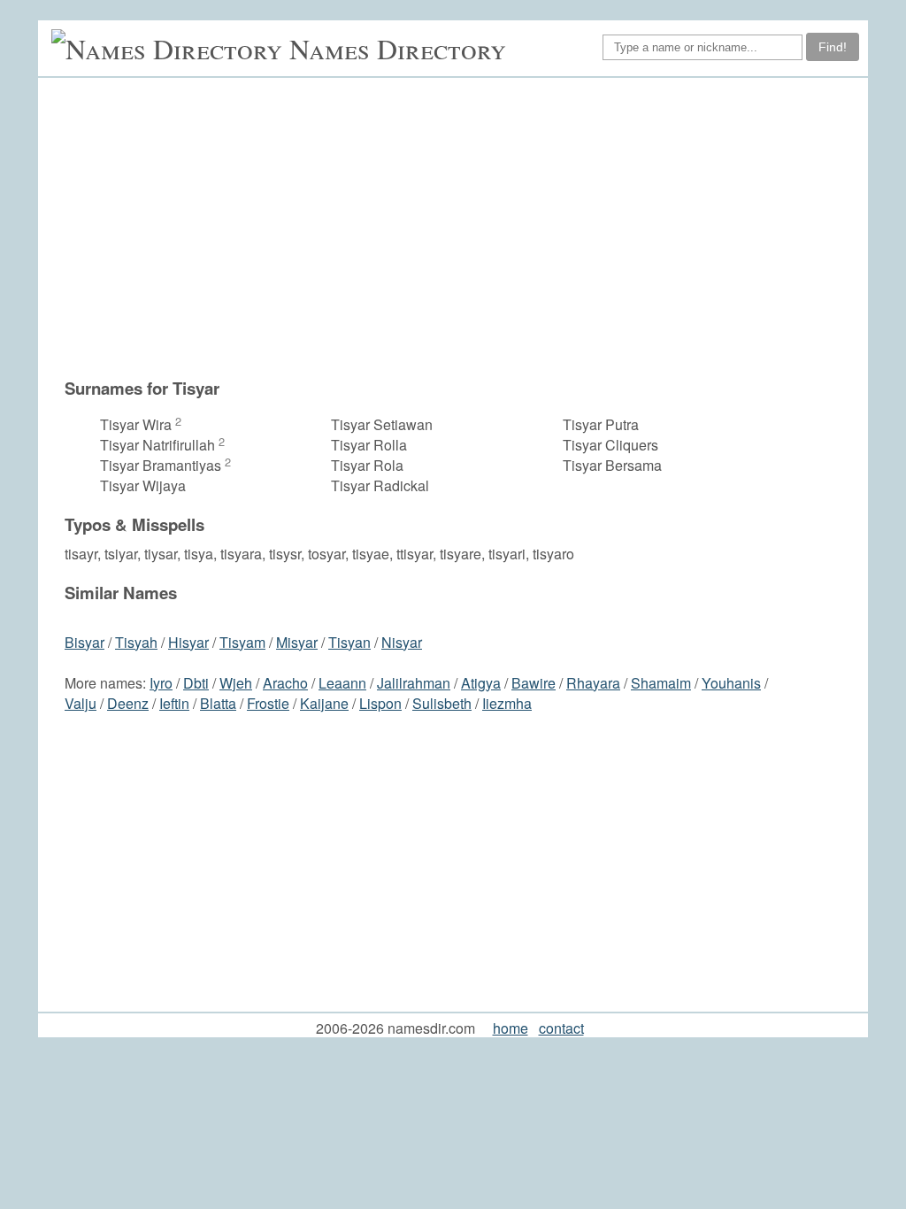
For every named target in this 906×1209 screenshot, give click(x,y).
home (510, 1028)
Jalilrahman (413, 683)
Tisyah (136, 642)
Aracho (285, 683)
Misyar (297, 642)
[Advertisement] (422, 236)
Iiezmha (507, 703)
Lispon (380, 703)
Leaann (342, 683)
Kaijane (324, 703)
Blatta (218, 703)
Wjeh (235, 683)
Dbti (196, 683)
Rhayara (593, 683)
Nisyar (401, 642)
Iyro (161, 683)
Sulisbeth (442, 703)
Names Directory (397, 48)
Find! (832, 47)
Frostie (268, 703)
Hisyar (188, 642)
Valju (80, 703)
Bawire (533, 683)
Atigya (481, 683)
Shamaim (661, 683)
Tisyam (242, 642)
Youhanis (731, 683)
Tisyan (349, 642)
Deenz (128, 703)
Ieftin (174, 703)
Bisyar (84, 642)
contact (561, 1028)
